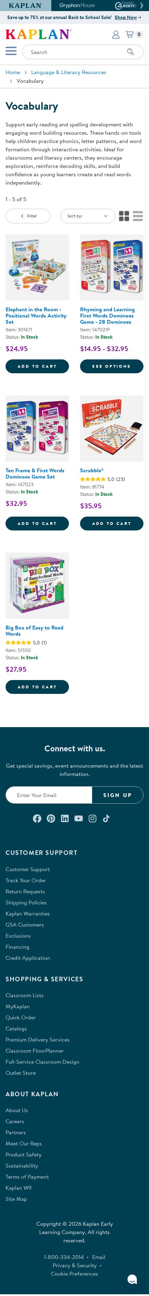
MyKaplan (18, 1006)
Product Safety (24, 1154)
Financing (17, 946)
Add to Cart (43, 366)
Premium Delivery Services (38, 1039)
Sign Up (117, 795)
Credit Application (28, 958)
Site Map (16, 1199)
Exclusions (18, 935)
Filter (32, 216)
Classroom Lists (25, 995)
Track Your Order (26, 880)
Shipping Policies (26, 902)
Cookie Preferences (74, 1273)
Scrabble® (92, 470)
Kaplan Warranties (28, 913)
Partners (16, 1132)
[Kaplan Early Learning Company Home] (38, 33)
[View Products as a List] (137, 216)
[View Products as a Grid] (124, 216)
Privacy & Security (75, 1265)
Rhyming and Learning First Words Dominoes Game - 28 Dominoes (107, 315)
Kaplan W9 (19, 1187)
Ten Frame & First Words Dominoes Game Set (35, 473)
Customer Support (28, 869)
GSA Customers (25, 924)
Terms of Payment (27, 1176)
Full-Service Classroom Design (42, 1061)
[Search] (130, 52)
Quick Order (21, 1017)
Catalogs (16, 1028)
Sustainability (22, 1165)
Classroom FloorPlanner (35, 1050)
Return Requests (25, 891)
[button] (140, 5)
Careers (15, 1121)
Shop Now (126, 17)
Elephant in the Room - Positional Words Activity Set (36, 315)
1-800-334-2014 (64, 1257)
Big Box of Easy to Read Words (34, 630)
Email (98, 1257)
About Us (17, 1110)
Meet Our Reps (24, 1143)
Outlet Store (21, 1072)
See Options (117, 366)
